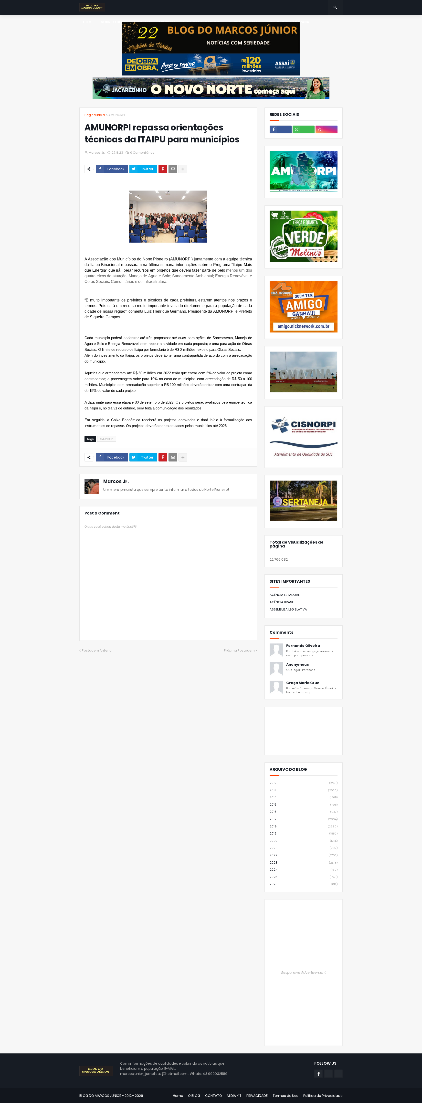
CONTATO (213, 1095)
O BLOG (194, 1095)
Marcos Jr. (116, 481)
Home (178, 1095)
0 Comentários (142, 152)
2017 (304, 819)
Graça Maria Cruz (302, 683)
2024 (304, 869)
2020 (304, 840)
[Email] (173, 169)
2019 (304, 833)
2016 (304, 811)
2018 (304, 826)
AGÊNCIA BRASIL (282, 602)
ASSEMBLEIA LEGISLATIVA (288, 609)
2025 (304, 877)
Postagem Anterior (97, 650)
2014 (304, 797)
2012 (304, 783)
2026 (304, 884)
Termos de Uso (285, 1095)
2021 (304, 848)
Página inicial (95, 115)
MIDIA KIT (234, 1095)
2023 (304, 862)
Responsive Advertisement (303, 972)
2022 (304, 855)
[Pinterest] (162, 169)
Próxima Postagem (239, 650)
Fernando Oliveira (303, 645)
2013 (304, 790)
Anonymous (297, 664)
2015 (304, 804)
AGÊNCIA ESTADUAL (285, 594)
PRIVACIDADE (257, 1095)
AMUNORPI (116, 115)
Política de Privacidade (323, 1095)
